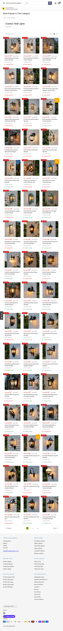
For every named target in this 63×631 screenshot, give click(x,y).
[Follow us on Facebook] (4, 613)
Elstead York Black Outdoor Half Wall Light (12, 395)
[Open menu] (4, 3)
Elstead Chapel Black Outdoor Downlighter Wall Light (49, 517)
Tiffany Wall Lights (38, 566)
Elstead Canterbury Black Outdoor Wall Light (50, 364)
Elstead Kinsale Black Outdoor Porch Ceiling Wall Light (30, 242)
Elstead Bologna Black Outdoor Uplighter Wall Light (49, 487)
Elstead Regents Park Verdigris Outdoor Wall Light (49, 211)
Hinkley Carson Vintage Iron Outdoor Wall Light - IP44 (30, 181)
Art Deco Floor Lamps (8, 582)
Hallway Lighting (38, 543)
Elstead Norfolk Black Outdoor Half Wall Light (31, 456)
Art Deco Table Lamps (8, 579)
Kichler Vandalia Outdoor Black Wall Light (31, 150)
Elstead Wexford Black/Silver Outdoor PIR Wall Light (11, 456)
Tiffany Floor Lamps (39, 569)
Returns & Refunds (38, 584)
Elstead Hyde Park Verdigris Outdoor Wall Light (48, 181)
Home (4, 17)
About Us (36, 589)
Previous (9, 528)
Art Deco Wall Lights (8, 587)
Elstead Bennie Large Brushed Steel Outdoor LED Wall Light (13, 242)
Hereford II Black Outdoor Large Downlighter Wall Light (31, 395)
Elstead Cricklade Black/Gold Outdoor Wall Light (11, 303)
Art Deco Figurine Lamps (9, 577)
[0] (59, 3)
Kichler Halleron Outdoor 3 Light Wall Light (49, 150)
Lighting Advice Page (39, 577)
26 (37, 528)
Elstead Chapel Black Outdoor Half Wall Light (31, 517)
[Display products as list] (57, 34)
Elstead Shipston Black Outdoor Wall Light (31, 303)
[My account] (55, 3)
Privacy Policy (37, 597)
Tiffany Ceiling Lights (39, 564)
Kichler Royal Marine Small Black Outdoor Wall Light (49, 120)
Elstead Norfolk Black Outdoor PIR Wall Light (50, 456)
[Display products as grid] (54, 34)
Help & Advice (8, 8)
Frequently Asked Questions (40, 579)
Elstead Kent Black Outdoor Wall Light (49, 334)
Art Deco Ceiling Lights (8, 584)
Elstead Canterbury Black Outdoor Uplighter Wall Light (31, 364)
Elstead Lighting (8, 62)
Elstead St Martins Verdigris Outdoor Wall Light (30, 211)
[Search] (50, 3)
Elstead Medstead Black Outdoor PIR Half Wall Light (12, 364)
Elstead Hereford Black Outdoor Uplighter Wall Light (12, 426)
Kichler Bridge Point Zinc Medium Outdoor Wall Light (31, 59)
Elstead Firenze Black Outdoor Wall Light (31, 487)
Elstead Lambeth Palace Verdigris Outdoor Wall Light (12, 211)
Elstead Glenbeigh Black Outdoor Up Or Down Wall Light (12, 273)
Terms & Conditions (39, 599)
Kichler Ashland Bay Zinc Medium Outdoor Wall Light (31, 89)
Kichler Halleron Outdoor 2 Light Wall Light (12, 181)
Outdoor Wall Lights (11, 17)
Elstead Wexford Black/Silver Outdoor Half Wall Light (48, 426)
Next (55, 528)
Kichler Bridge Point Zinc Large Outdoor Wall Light (49, 59)
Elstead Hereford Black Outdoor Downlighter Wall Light (31, 426)
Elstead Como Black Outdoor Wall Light (12, 517)
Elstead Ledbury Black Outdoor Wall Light (30, 273)
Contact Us (36, 587)
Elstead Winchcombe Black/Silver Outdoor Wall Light (50, 303)
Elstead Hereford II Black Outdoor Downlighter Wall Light (50, 395)
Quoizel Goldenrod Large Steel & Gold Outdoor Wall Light (12, 120)
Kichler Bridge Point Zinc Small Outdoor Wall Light (12, 59)
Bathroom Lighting (38, 553)
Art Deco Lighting (7, 561)
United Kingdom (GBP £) (9, 606)
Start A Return (37, 592)
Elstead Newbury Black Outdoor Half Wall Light (12, 334)
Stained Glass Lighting (8, 566)
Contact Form (37, 594)
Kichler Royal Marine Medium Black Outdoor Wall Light (11, 150)
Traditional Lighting (7, 564)
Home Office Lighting (39, 546)
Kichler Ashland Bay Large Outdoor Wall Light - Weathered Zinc (50, 89)
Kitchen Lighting (38, 548)
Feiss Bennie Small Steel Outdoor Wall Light (31, 120)
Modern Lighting (7, 569)
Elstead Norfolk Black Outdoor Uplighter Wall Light (11, 487)
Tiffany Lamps (37, 561)
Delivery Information (39, 582)
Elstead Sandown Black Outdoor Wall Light (31, 334)
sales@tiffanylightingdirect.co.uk (11, 551)
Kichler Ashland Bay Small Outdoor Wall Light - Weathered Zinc (13, 89)
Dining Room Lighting (39, 541)
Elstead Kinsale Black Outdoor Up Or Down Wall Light (49, 242)
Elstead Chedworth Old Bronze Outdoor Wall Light (49, 273)
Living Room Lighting (39, 551)
